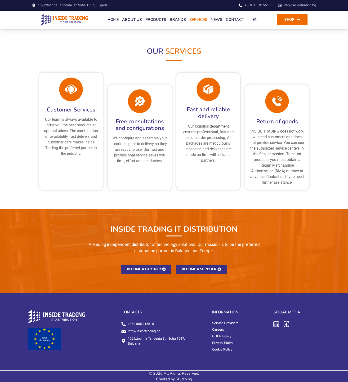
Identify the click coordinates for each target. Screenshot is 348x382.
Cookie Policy (222, 349)
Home (113, 19)
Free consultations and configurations (140, 125)
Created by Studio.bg (174, 379)
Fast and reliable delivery (208, 113)
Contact (235, 19)
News (216, 19)
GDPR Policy (221, 336)
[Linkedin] (276, 324)
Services (198, 19)
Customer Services (71, 109)
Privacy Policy (222, 343)
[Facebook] (286, 324)
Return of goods (277, 121)
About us (132, 19)
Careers (218, 329)
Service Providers (225, 323)
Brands (178, 19)
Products (155, 19)
